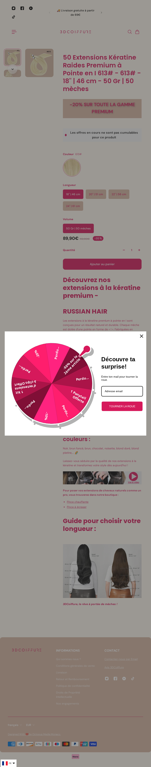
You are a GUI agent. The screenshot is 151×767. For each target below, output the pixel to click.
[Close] (141, 336)
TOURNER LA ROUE (122, 406)
